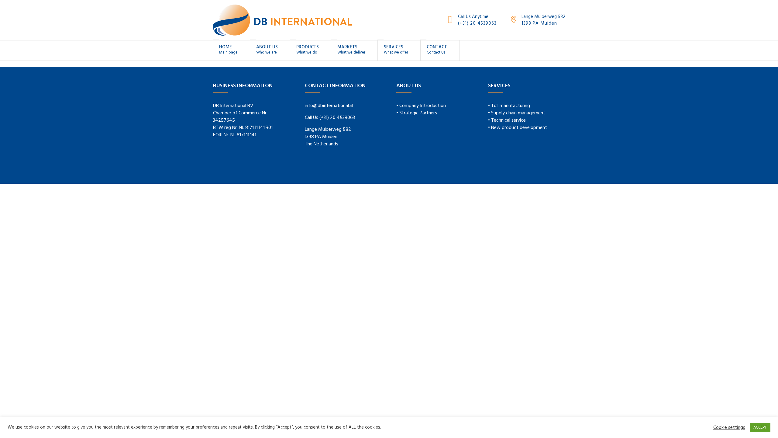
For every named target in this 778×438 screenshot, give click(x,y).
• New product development (517, 128)
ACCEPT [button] (760, 427)
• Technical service (507, 120)
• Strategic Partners (416, 113)
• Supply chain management (516, 113)
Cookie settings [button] (729, 427)
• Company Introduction (421, 106)
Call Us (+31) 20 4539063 (330, 118)
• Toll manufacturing (509, 106)
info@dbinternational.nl (329, 106)
